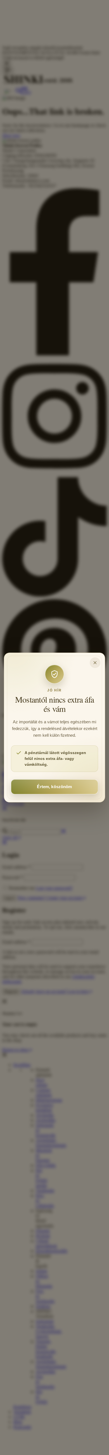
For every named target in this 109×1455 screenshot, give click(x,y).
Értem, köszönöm (54, 786)
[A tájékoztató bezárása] (95, 662)
